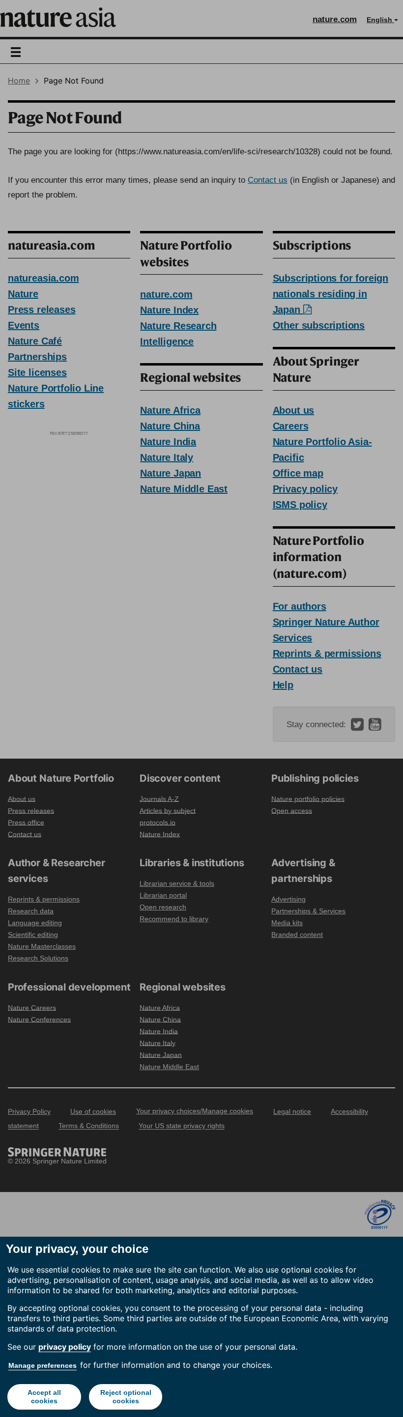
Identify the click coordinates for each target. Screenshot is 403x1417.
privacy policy (64, 1347)
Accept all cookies (44, 1397)
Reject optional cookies (125, 1397)
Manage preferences (42, 1365)
